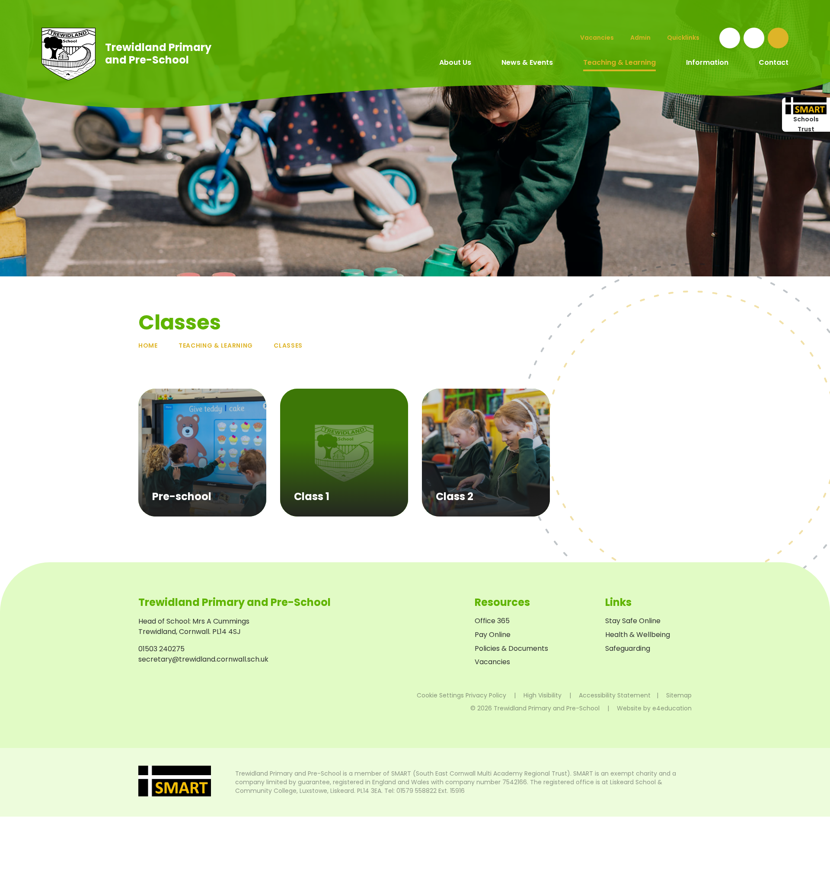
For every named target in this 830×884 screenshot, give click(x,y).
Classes (288, 345)
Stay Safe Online (633, 621)
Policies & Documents (511, 648)
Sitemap (679, 695)
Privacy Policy (486, 695)
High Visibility (543, 695)
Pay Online (493, 635)
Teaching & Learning (216, 345)
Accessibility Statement (615, 695)
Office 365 (492, 621)
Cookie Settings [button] (440, 695)
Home (148, 345)
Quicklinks (683, 37)
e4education (672, 708)
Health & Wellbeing (637, 635)
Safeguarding (627, 648)
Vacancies (492, 662)
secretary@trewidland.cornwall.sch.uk (203, 659)
